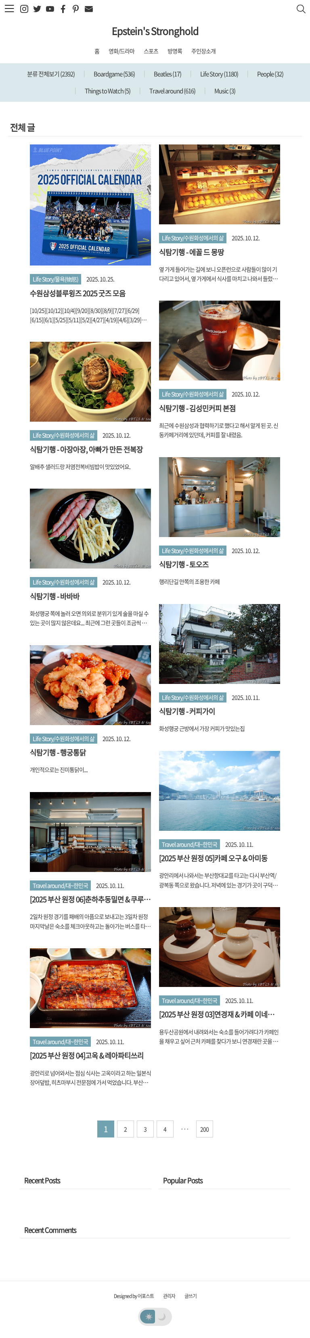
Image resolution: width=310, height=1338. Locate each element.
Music (224, 90)
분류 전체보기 (51, 73)
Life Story (218, 73)
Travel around (172, 90)
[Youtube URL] (50, 9)
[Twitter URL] (37, 9)
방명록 (175, 51)
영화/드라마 (121, 51)
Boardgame (114, 73)
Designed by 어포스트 (134, 1296)
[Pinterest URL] (76, 9)
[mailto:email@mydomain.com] (88, 9)
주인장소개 (203, 51)
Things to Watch (107, 90)
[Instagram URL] (24, 9)
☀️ (149, 1316)
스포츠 (151, 51)
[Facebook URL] (63, 9)
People (269, 73)
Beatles (167, 73)
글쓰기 (190, 1296)
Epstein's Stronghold (155, 30)
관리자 (169, 1296)
